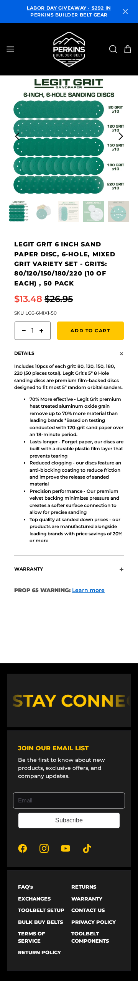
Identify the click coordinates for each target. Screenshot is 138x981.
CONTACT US (88, 910)
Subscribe (69, 820)
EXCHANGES (34, 899)
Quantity (24, 343)
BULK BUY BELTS (40, 922)
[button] (125, 11)
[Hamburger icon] (21, 49)
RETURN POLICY (39, 952)
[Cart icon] (127, 49)
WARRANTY (86, 899)
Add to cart (90, 330)
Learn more (88, 590)
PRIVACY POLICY (93, 922)
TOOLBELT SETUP (41, 910)
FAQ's (25, 887)
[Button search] (113, 49)
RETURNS (83, 887)
